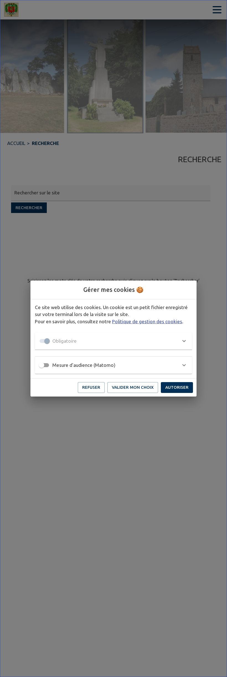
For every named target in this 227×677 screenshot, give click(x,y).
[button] (113, 341)
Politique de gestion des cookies (147, 321)
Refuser (91, 387)
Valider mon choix (133, 387)
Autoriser (177, 387)
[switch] (41, 365)
